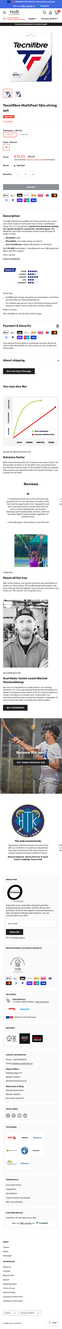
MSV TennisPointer (14, 1202)
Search (6, 1280)
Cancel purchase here (13, 1296)
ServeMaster (11, 1193)
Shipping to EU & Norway (35, 2)
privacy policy (19, 937)
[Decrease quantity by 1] (17, 174)
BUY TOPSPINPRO (15, 708)
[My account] (50, 12)
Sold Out (31, 187)
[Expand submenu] (4, 12)
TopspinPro (11, 1189)
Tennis (6, 1247)
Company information (13, 1301)
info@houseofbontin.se (22, 1063)
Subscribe (14, 932)
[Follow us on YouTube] (19, 1115)
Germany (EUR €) (27, 1313)
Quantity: (7, 174)
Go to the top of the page (19, 371)
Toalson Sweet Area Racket (18, 1198)
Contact (6, 1271)
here (39, 313)
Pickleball (7, 1256)
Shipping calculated (35, 159)
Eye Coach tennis (14, 1185)
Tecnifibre (8, 122)
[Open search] (44, 12)
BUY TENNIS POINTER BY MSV (31, 762)
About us (7, 1267)
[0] (56, 12)
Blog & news (8, 1275)
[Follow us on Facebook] (8, 1115)
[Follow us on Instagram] (14, 1115)
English (8, 1313)
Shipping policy (10, 1284)
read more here (42, 1002)
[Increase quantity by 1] (33, 174)
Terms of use (9, 1288)
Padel (5, 1251)
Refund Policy (9, 1292)
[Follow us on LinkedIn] (25, 1115)
